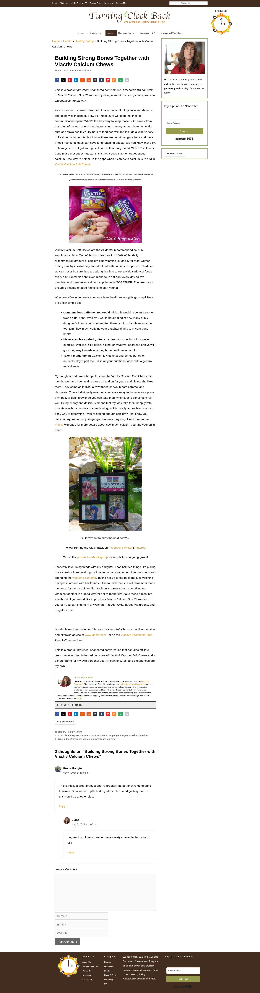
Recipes (80, 33)
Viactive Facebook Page (136, 634)
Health (110, 33)
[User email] (80, 705)
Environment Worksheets (172, 33)
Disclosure (108, 3)
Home (54, 3)
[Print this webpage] (127, 80)
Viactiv (59, 424)
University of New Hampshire (132, 684)
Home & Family (110, 975)
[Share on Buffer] (95, 80)
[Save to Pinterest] (70, 80)
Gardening (144, 33)
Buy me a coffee (65, 722)
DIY (153, 33)
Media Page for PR (79, 3)
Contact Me (121, 3)
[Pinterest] (65, 705)
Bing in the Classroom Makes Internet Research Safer (87, 739)
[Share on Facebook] (57, 80)
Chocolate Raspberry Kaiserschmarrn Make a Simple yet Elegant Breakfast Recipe (103, 735)
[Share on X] (63, 80)
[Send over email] (120, 80)
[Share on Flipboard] (108, 80)
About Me (64, 3)
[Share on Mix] (114, 80)
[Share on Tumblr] (101, 80)
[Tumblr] (73, 705)
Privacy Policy (96, 3)
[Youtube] (76, 705)
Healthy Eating (84, 41)
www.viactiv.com (96, 634)
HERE (79, 698)
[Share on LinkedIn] (76, 80)
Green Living (95, 33)
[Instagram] (69, 705)
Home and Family (126, 33)
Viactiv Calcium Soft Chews (72, 164)
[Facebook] (57, 705)
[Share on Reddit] (82, 80)
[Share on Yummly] (89, 80)
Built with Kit (185, 138)
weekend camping (84, 577)
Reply (62, 806)
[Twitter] (61, 705)
